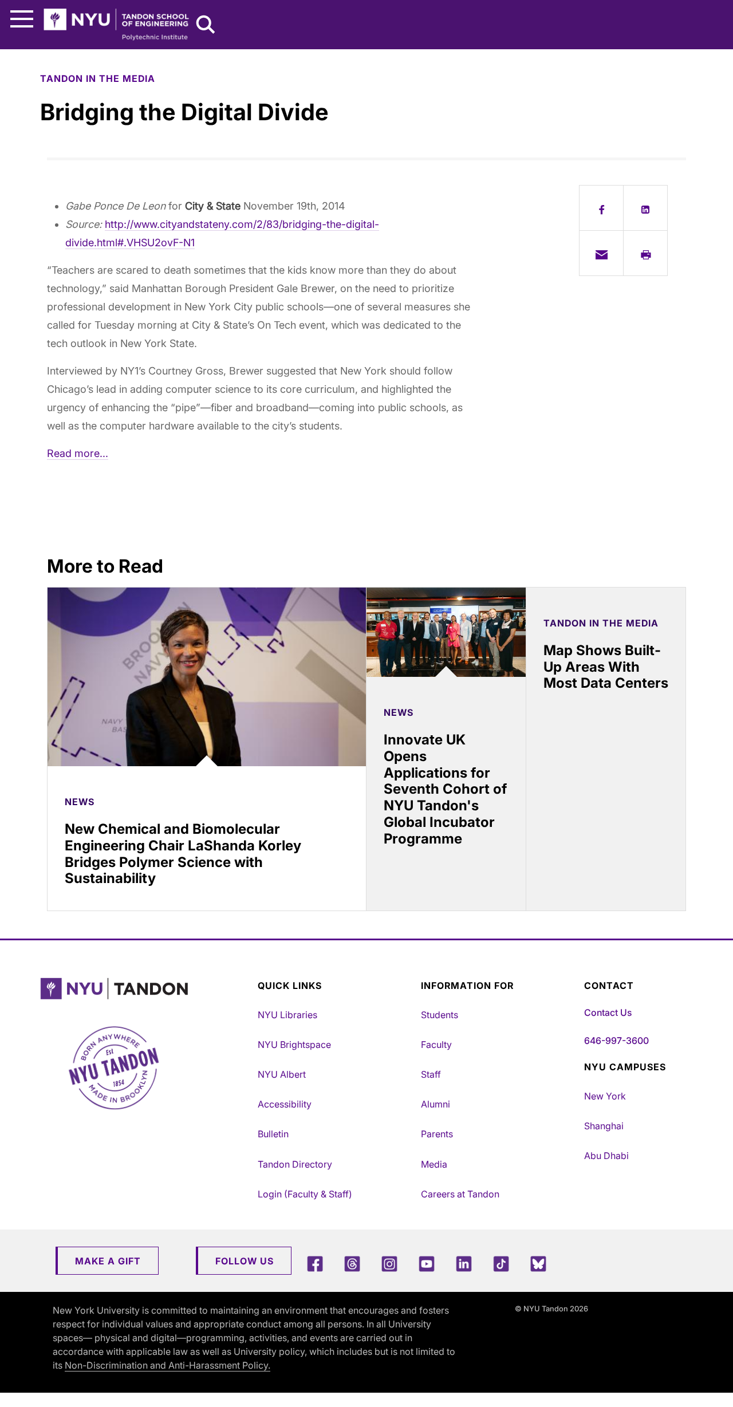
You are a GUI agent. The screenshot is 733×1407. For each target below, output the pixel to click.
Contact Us (608, 1012)
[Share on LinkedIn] (645, 208)
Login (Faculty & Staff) (305, 1194)
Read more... (77, 453)
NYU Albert (282, 1074)
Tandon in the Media (97, 78)
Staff (431, 1074)
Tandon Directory (295, 1164)
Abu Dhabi (606, 1155)
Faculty (436, 1044)
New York (605, 1096)
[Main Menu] (22, 19)
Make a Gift (108, 1261)
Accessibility (285, 1104)
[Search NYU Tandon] (206, 26)
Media (434, 1164)
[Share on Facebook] (601, 208)
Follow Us (244, 1261)
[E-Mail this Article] (601, 253)
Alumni (435, 1104)
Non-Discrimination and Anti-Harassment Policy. (167, 1365)
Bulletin (273, 1134)
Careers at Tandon (460, 1194)
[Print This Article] (645, 253)
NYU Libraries (287, 1014)
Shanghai (604, 1126)
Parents (437, 1134)
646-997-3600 (616, 1040)
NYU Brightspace (294, 1044)
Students (439, 1014)
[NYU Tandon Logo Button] (146, 989)
